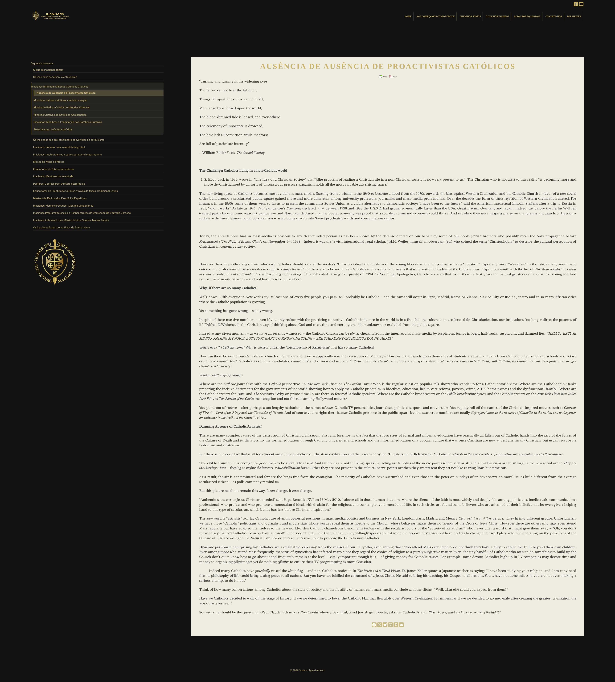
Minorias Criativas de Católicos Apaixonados (60, 114)
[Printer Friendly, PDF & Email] (388, 76)
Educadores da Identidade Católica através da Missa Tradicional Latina (75, 190)
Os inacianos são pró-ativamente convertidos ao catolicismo (68, 139)
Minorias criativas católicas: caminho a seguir (60, 100)
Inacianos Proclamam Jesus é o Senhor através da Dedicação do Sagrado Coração (82, 212)
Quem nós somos (470, 16)
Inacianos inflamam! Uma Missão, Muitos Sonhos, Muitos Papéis (71, 220)
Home (408, 16)
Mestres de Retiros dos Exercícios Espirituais (60, 198)
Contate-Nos (553, 16)
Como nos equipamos (527, 16)
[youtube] (581, 4)
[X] (379, 624)
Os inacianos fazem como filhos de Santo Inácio (61, 227)
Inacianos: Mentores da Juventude (53, 176)
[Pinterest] (396, 624)
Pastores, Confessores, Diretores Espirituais (59, 183)
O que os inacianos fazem (48, 69)
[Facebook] (374, 624)
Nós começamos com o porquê (436, 16)
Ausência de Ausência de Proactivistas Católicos (66, 92)
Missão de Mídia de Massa (48, 161)
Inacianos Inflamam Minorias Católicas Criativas (59, 86)
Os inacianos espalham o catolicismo (55, 77)
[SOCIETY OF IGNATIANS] (51, 19)
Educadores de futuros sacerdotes (53, 169)
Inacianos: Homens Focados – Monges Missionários (63, 205)
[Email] (401, 624)
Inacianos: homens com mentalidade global (59, 147)
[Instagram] (390, 624)
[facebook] (576, 4)
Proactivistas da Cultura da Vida (53, 129)
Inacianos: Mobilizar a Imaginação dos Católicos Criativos (68, 122)
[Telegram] (385, 624)
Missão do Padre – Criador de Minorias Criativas (62, 107)
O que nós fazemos (497, 16)
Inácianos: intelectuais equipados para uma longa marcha (67, 154)
